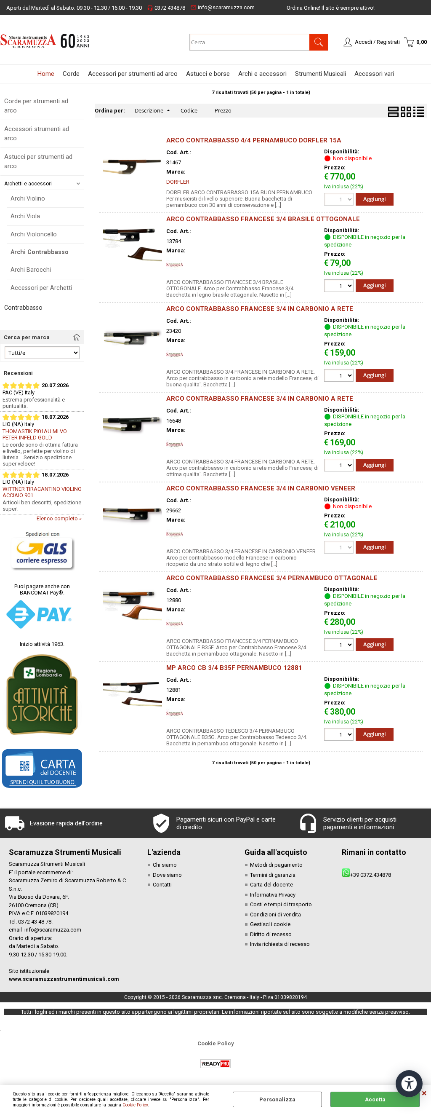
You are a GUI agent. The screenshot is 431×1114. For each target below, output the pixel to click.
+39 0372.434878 (370, 875)
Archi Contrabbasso (40, 252)
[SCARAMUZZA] (174, 271)
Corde (71, 74)
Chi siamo (165, 865)
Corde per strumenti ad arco (36, 106)
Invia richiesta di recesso (280, 944)
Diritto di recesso (271, 934)
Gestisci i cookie (270, 924)
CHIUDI (424, 1093)
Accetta (375, 1099)
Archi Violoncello (34, 234)
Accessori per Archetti (41, 287)
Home (45, 74)
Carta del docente (271, 884)
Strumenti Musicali (320, 74)
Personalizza (277, 1099)
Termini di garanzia (272, 875)
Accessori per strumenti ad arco (133, 74)
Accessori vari (374, 74)
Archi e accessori (262, 74)
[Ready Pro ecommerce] (215, 1063)
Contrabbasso (23, 307)
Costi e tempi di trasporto (281, 904)
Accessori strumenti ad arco (36, 133)
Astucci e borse (208, 74)
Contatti (162, 884)
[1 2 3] (340, 286)
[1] (340, 376)
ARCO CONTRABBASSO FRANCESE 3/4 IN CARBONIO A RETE (259, 309)
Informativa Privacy (272, 895)
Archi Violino (28, 198)
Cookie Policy (135, 1105)
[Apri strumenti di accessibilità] (409, 1083)
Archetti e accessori (28, 184)
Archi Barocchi (31, 269)
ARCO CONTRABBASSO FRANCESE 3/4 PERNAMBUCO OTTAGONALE (272, 578)
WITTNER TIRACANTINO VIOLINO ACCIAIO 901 (42, 492)
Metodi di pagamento (276, 865)
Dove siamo (167, 875)
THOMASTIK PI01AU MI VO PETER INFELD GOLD (35, 434)
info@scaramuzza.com (222, 7)
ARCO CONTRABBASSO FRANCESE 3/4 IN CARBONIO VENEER (260, 488)
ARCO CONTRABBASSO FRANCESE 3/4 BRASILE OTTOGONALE (263, 219)
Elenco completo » (59, 518)
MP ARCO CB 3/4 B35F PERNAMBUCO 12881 (234, 668)
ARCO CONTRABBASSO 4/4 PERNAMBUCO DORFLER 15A (253, 140)
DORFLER (177, 182)
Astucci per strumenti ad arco (38, 161)
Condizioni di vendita (275, 914)
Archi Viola (25, 216)
